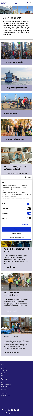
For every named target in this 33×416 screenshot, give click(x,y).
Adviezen (3, 368)
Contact (3, 383)
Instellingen (25, 224)
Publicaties (4, 370)
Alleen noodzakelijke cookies (16, 237)
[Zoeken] (27, 2)
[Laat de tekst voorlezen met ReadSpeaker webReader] (21, 3)
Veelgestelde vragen (6, 386)
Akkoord (16, 229)
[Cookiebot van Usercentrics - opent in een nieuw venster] (24, 177)
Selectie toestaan (16, 233)
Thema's (3, 373)
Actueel (3, 372)
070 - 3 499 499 (7, 384)
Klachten (14, 413)
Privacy (8, 413)
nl (30, 2)
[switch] (29, 208)
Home (3, 413)
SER (2, 375)
